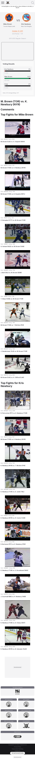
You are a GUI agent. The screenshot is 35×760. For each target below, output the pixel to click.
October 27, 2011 (17, 31)
